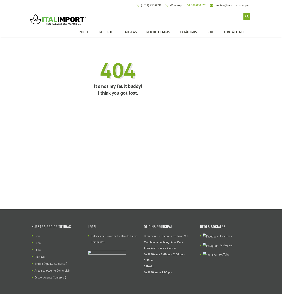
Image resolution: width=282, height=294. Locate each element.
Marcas (131, 32)
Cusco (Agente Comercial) (50, 277)
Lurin (38, 243)
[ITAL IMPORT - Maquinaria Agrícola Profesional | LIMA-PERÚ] (57, 18)
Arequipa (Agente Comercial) (52, 270)
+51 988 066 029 (195, 5)
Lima (37, 236)
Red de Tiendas (158, 32)
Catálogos (188, 32)
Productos (106, 32)
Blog (210, 32)
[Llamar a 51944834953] (270, 281)
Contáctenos (235, 32)
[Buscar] (246, 16)
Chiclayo (40, 257)
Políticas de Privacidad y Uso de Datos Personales (114, 239)
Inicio (83, 32)
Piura (38, 250)
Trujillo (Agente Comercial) (51, 263)
